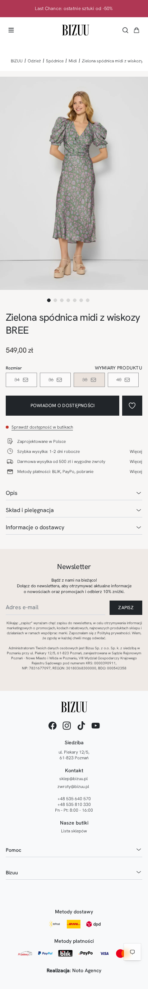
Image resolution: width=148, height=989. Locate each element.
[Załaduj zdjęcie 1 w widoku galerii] (49, 300)
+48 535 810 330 (74, 804)
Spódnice (55, 61)
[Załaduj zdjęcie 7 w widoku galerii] (87, 300)
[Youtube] (95, 725)
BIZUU (17, 61)
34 (17, 380)
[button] (136, 30)
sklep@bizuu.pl (73, 779)
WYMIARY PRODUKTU (118, 368)
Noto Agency (86, 970)
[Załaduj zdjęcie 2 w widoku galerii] (55, 300)
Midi (73, 61)
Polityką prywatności (113, 633)
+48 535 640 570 (74, 799)
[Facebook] (52, 725)
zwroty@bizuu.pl (73, 786)
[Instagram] (67, 725)
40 (119, 380)
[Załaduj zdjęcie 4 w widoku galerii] (68, 300)
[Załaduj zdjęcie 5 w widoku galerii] (74, 300)
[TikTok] (81, 725)
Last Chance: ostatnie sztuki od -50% (74, 8)
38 (85, 380)
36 (51, 380)
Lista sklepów (74, 831)
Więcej (136, 451)
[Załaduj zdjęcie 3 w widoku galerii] (62, 300)
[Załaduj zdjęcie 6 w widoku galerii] (81, 300)
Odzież (34, 61)
